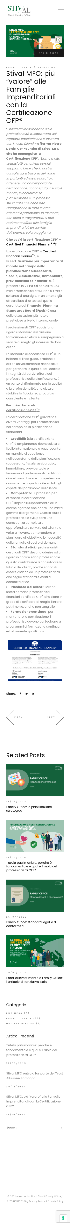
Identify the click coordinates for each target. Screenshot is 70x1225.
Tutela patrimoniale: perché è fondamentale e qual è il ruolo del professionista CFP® (31, 1050)
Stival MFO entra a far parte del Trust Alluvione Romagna (34, 1075)
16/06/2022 (16, 801)
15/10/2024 (49, 53)
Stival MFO (48, 67)
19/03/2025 (16, 857)
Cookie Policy (55, 1201)
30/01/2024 (16, 972)
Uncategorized (20, 1023)
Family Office (19, 67)
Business (14, 1013)
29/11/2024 (16, 1086)
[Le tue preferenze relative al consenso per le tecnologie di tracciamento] (63, 1218)
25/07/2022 (16, 916)
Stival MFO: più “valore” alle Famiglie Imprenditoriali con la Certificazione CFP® (33, 1101)
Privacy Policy (37, 1201)
